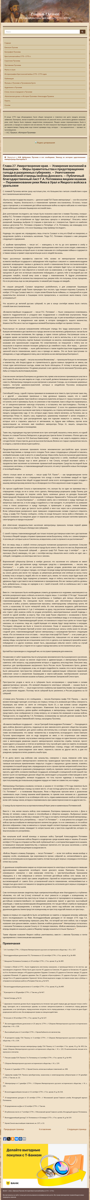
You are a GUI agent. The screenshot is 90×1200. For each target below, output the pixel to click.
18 (68, 634)
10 (58, 474)
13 (33, 519)
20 (16, 791)
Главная (8, 43)
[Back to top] (85, 1195)
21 (56, 819)
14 (83, 538)
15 (78, 550)
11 (86, 496)
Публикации (9, 78)
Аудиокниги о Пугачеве (13, 87)
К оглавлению (45, 1129)
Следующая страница (76, 1129)
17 (76, 594)
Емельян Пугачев (45, 14)
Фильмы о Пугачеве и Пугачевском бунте (20, 83)
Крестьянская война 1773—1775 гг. (18, 56)
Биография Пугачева (13, 52)
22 (53, 852)
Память (7, 101)
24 (75, 928)
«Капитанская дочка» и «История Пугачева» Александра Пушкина (29, 96)
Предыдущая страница (14, 1129)
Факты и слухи (10, 70)
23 (62, 923)
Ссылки (7, 105)
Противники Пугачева (13, 65)
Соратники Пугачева (12, 61)
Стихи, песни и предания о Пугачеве (18, 92)
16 (12, 566)
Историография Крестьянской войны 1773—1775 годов (26, 74)
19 (71, 723)
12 (33, 499)
